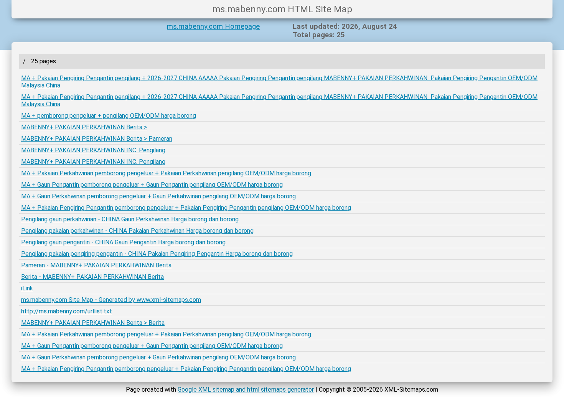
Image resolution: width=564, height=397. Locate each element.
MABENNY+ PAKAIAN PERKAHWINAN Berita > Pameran (96, 138)
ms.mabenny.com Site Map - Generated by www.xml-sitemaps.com (111, 299)
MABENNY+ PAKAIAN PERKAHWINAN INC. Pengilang (93, 150)
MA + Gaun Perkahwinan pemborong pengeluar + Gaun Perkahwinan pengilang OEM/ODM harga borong (158, 196)
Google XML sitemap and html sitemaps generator (246, 389)
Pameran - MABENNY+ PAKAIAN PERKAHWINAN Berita (96, 265)
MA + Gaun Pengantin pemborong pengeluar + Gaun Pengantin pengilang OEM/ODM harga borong (152, 184)
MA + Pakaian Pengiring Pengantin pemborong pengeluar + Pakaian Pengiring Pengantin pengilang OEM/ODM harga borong (186, 207)
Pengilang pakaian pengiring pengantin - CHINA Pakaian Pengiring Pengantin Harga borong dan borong (157, 253)
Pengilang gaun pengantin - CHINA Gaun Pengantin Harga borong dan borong (123, 242)
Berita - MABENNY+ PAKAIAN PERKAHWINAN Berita (92, 276)
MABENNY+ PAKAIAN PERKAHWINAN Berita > (84, 127)
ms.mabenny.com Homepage (213, 26)
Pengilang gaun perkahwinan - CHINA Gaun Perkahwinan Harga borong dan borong (130, 219)
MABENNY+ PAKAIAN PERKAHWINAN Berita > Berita (93, 322)
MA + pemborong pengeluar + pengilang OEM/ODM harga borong (108, 115)
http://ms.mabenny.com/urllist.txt (66, 311)
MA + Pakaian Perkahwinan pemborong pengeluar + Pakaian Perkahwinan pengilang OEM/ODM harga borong (166, 173)
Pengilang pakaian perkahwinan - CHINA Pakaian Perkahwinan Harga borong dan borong (137, 230)
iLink (27, 288)
